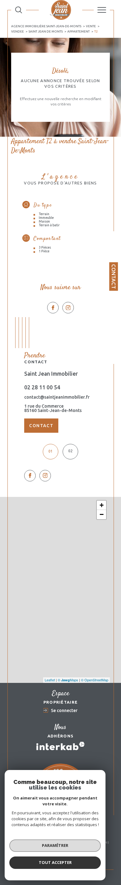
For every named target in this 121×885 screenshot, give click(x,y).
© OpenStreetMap (94, 679)
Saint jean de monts (46, 31)
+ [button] (102, 505)
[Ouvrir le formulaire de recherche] (18, 10)
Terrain (44, 214)
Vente (91, 26)
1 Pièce (44, 251)
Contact (114, 276)
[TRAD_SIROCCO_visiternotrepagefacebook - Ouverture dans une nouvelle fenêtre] (53, 307)
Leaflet (50, 679)
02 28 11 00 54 (42, 387)
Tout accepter (55, 862)
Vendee (17, 31)
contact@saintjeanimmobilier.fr (57, 397)
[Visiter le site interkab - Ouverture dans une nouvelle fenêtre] (60, 746)
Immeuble (46, 217)
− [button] (102, 514)
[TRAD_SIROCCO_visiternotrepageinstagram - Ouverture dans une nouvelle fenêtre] (68, 307)
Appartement (78, 31)
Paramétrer (55, 845)
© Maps (68, 679)
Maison (44, 221)
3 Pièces (45, 247)
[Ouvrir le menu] (102, 10)
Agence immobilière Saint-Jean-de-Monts (46, 26)
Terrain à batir (49, 225)
